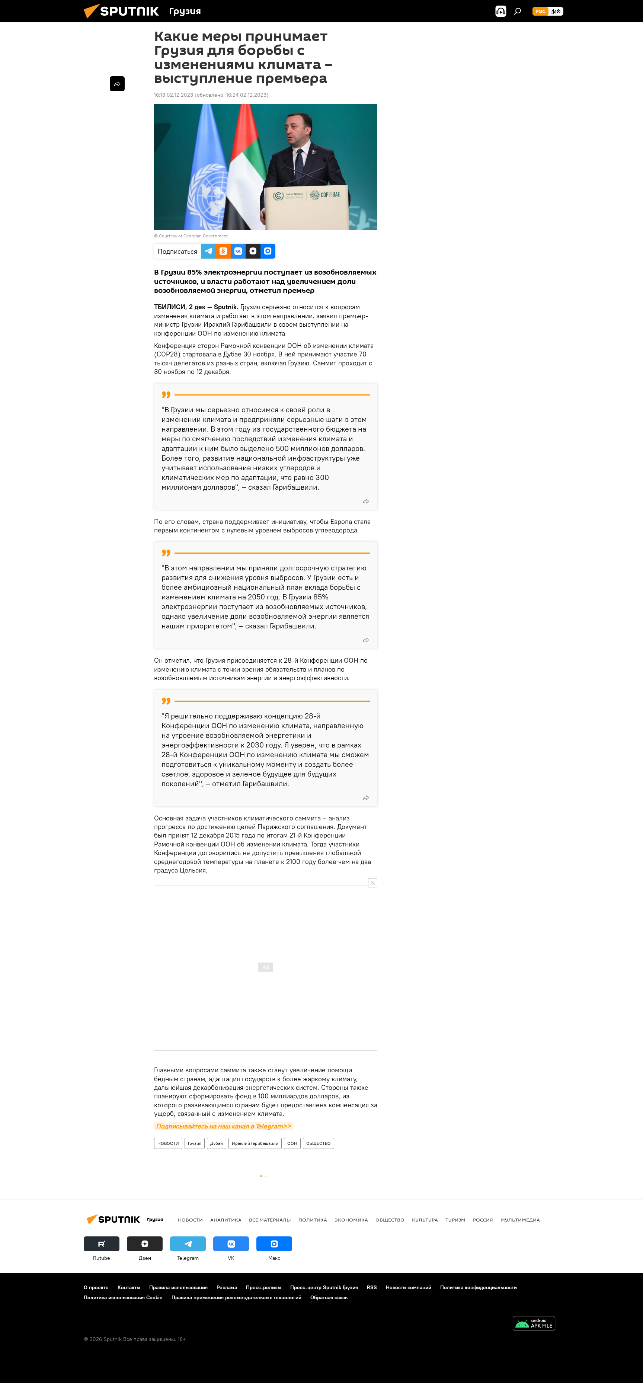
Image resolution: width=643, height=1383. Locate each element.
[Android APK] (534, 1324)
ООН (292, 1143)
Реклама (227, 1287)
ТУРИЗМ (455, 1219)
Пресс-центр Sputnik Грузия (324, 1287)
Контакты (129, 1287)
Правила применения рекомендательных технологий (236, 1297)
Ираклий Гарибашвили (255, 1143)
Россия (483, 1219)
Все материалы (270, 1219)
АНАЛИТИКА (225, 1219)
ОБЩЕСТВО (318, 1143)
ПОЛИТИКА (312, 1219)
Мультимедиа (520, 1219)
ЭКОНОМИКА (351, 1219)
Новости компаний (408, 1287)
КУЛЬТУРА (425, 1219)
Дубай (216, 1143)
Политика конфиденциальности (478, 1287)
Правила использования (178, 1287)
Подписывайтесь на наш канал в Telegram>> (223, 1126)
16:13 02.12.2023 (173, 95)
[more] (365, 501)
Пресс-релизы (263, 1287)
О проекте (96, 1287)
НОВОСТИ (168, 1143)
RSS (372, 1287)
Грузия (194, 1143)
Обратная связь (329, 1297)
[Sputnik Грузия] (124, 20)
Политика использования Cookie (123, 1297)
